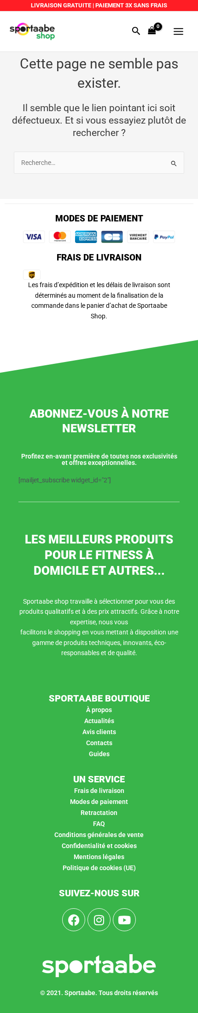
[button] (136, 31)
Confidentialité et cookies (99, 845)
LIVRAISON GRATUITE (61, 5)
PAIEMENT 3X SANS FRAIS (130, 5)
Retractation (99, 812)
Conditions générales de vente (99, 834)
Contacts (99, 743)
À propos (99, 709)
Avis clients (99, 732)
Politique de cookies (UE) (99, 868)
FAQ (99, 823)
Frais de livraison (99, 790)
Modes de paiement (99, 801)
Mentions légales (99, 856)
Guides (99, 754)
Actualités (99, 720)
